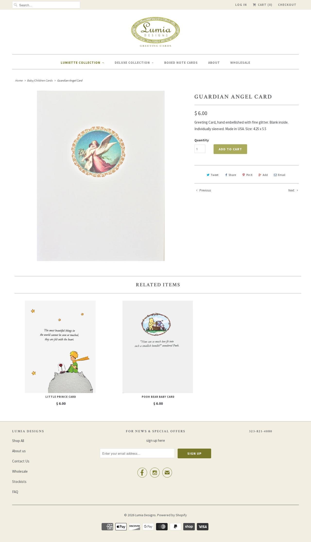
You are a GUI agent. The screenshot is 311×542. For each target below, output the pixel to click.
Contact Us (20, 461)
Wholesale (240, 63)
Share (232, 175)
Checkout (287, 5)
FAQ (15, 491)
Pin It (249, 175)
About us (19, 451)
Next (291, 190)
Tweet (214, 175)
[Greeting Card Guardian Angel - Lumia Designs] (101, 176)
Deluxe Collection (132, 63)
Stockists (19, 481)
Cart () (264, 5)
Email (281, 175)
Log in (241, 5)
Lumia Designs (145, 515)
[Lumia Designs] (155, 33)
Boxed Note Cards (181, 63)
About (214, 63)
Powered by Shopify (172, 515)
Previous (205, 190)
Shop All (18, 440)
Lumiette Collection (80, 63)
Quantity (201, 140)
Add (265, 175)
